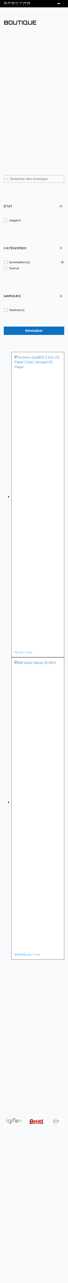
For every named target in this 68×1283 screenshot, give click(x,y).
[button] (34, 220)
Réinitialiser (34, 331)
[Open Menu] (58, 3)
